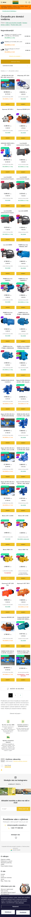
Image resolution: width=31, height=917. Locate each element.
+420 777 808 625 (17, 828)
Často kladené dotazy (6, 866)
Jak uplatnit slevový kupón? (8, 892)
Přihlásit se (23, 809)
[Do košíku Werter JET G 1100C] (8, 544)
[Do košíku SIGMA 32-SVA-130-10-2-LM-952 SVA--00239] (23, 476)
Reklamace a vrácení (6, 861)
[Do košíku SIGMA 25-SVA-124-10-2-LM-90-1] (8, 409)
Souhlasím (23, 912)
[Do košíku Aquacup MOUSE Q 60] (23, 138)
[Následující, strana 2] (15, 695)
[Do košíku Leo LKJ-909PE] (8, 273)
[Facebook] (16, 838)
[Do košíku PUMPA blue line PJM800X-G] (23, 307)
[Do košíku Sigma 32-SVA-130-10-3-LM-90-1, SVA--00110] (23, 510)
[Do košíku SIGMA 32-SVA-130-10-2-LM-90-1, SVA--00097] (23, 443)
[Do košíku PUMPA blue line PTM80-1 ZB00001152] (8, 375)
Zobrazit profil (14, 784)
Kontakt (3, 874)
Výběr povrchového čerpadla (13, 22)
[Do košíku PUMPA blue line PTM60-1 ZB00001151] (23, 341)
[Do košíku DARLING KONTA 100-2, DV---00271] (8, 172)
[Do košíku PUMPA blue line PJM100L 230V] (23, 273)
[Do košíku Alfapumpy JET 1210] (23, 104)
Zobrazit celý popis (15, 713)
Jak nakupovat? (5, 894)
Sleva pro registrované (7, 889)
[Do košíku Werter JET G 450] (23, 544)
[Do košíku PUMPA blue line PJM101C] (8, 307)
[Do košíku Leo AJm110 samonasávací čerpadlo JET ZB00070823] (23, 172)
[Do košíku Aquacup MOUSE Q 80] (8, 646)
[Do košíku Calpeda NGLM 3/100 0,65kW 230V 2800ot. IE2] (23, 646)
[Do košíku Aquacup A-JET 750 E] (23, 612)
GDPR (2, 864)
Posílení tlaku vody (16, 24)
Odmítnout (8, 912)
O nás (2, 876)
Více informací (19, 902)
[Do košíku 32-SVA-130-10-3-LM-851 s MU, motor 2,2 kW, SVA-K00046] (8, 104)
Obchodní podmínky (6, 862)
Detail (8, 578)
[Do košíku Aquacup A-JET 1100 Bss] (8, 612)
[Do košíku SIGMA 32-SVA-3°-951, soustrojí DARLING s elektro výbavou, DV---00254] (23, 680)
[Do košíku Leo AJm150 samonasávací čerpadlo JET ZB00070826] (23, 205)
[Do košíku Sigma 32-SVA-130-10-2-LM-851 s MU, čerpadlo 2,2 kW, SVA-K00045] (23, 409)
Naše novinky (4, 890)
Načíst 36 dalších (17, 688)
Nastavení (15, 906)
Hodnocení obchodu (6, 877)
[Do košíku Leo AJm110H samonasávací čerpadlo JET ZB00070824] (8, 205)
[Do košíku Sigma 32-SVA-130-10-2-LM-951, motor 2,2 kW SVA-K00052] (8, 476)
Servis (2, 879)
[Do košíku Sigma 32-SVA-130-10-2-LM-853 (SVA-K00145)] (8, 442)
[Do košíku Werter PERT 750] (23, 578)
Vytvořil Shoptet (16, 850)
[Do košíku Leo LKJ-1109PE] (23, 239)
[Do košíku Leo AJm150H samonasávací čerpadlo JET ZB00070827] (8, 239)
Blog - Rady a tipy (5, 881)
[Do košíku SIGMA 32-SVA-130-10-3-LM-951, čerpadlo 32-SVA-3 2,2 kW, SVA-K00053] (8, 679)
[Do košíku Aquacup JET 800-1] (8, 138)
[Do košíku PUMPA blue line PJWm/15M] (8, 341)
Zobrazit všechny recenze (20, 761)
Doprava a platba (5, 859)
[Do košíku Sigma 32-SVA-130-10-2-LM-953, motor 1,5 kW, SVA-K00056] (8, 510)
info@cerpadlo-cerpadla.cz (17, 825)
